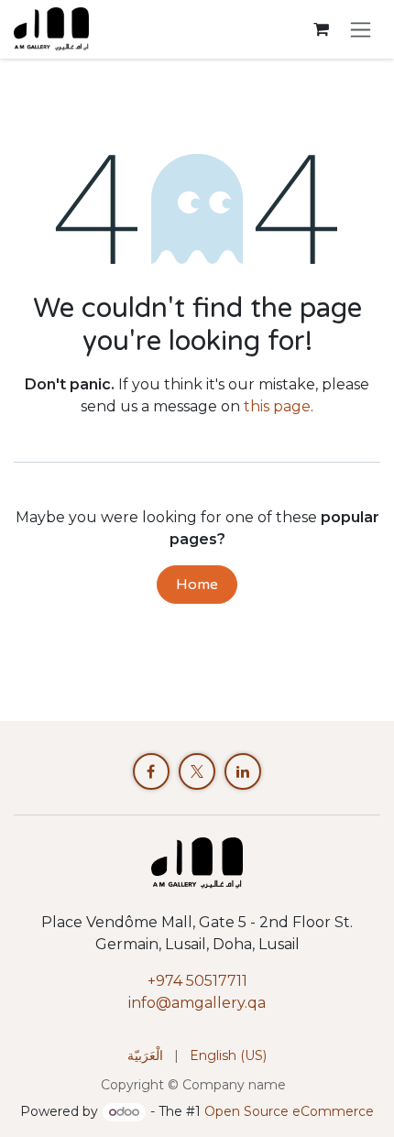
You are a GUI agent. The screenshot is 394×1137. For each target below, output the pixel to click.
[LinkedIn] (242, 771)
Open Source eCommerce (289, 1111)
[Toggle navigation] (360, 29)
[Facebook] (151, 771)
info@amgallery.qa (197, 1002)
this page (277, 406)
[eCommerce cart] (321, 29)
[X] (197, 771)
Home (197, 584)
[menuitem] (145, 1056)
